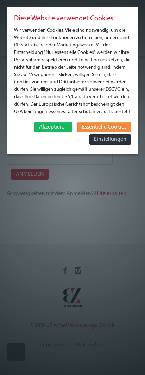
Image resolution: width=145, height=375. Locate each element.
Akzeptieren (53, 127)
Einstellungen (110, 139)
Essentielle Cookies (104, 127)
